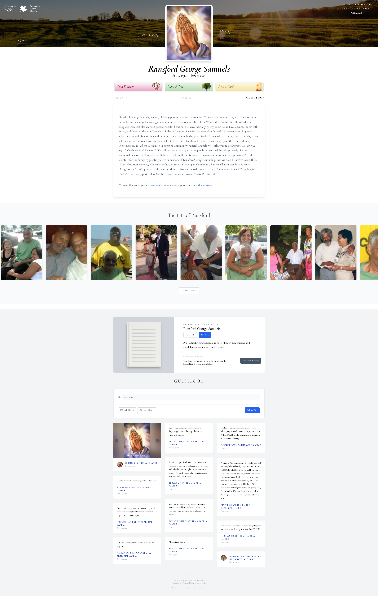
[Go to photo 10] (144, 455)
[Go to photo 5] (135, 455)
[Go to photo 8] (140, 455)
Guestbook (255, 97)
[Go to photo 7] (138, 455)
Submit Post (252, 410)
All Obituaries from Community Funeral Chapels (356, 8)
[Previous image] (116, 440)
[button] (137, 440)
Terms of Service (195, 583)
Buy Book (205, 335)
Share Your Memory (251, 360)
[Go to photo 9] (142, 455)
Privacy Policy (182, 583)
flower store (205, 185)
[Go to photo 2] (130, 455)
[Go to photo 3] (131, 455)
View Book (190, 335)
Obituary (120, 97)
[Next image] (158, 440)
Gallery (187, 97)
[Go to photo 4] (133, 455)
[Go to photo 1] (128, 455)
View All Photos (189, 290)
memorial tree (158, 185)
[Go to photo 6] (137, 455)
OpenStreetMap (191, 588)
